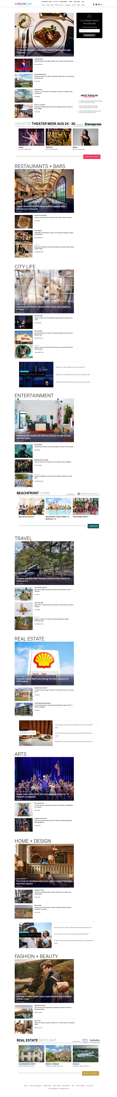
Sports (74, 5)
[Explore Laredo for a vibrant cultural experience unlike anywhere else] (24, 623)
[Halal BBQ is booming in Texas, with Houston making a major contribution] (24, 237)
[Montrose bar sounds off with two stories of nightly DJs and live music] (44, 420)
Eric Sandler (37, 111)
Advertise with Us (66, 1085)
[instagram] (99, 5)
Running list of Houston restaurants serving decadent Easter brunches (74, 741)
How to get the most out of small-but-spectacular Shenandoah (71, 934)
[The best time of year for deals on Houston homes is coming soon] (24, 694)
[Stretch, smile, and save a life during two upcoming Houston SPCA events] (24, 351)
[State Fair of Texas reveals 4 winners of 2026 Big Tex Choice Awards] (24, 609)
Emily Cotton (37, 81)
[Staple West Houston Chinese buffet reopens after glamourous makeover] (44, 191)
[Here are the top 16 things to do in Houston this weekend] (24, 466)
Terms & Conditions (80, 1085)
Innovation (68, 5)
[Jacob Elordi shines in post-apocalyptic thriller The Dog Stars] (24, 451)
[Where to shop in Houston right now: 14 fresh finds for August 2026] (24, 1027)
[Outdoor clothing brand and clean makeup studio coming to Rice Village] (24, 111)
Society (43, 5)
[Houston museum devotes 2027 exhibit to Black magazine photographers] (24, 825)
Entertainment (63, 1)
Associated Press (38, 64)
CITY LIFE (25, 267)
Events (79, 5)
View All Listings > (90, 1073)
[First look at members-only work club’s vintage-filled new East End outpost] (44, 866)
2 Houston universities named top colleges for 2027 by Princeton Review (90, 101)
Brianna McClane (20, 55)
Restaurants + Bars (47, 1)
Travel (70, 1)
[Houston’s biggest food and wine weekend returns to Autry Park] (24, 480)
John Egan (18, 684)
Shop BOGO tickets (92, 157)
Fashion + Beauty (59, 5)
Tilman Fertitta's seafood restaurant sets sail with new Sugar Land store (90, 111)
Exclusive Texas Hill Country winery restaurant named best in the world (88, 106)
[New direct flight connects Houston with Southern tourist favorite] (24, 594)
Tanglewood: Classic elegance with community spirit (70, 367)
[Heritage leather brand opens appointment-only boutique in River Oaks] (44, 981)
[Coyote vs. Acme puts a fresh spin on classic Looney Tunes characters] (24, 96)
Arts (83, 1)
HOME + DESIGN (33, 841)
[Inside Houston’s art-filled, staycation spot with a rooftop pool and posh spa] (24, 80)
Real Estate (77, 1)
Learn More (93, 526)
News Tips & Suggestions (36, 1085)
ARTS (20, 754)
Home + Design (50, 5)
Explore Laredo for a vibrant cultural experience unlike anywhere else (72, 927)
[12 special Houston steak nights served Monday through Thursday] (44, 35)
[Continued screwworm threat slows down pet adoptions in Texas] (44, 292)
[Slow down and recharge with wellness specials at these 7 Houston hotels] (24, 1012)
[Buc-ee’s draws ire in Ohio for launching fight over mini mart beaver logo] (24, 337)
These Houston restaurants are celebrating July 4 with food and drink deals (73, 726)
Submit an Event (47, 1085)
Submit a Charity (56, 1085)
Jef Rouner (37, 594)
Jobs (73, 1085)
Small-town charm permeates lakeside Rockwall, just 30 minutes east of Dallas (74, 942)
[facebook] (94, 5)
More (83, 5)
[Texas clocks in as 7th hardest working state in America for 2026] (24, 322)
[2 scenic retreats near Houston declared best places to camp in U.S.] (44, 563)
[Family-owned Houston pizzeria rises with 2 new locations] (24, 222)
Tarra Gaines (19, 799)
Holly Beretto (37, 825)
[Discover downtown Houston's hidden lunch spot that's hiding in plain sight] (24, 251)
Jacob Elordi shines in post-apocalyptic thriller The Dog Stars (54, 447)
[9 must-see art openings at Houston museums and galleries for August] (24, 809)
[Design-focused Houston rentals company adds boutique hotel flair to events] (24, 912)
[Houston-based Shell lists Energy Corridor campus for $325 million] (44, 664)
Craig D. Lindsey (20, 441)
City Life (56, 1)
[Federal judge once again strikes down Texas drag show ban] (24, 65)
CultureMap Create (38, 251)
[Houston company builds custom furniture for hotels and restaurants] (24, 896)
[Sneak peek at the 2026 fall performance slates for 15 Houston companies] (44, 779)
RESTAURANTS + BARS (40, 166)
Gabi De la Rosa (20, 1001)
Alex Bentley (37, 96)
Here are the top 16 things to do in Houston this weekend (52, 462)
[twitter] (96, 5)
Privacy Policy (90, 1085)
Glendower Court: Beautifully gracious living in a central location (73, 374)
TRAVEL (23, 538)
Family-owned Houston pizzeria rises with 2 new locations (53, 217)
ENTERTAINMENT (34, 395)
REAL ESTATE (29, 639)
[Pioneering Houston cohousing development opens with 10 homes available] (24, 709)
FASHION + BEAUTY (36, 956)
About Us (26, 1085)
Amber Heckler (37, 322)
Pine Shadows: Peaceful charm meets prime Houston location (73, 382)
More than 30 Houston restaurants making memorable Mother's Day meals (73, 734)
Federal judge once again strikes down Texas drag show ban (53, 61)
